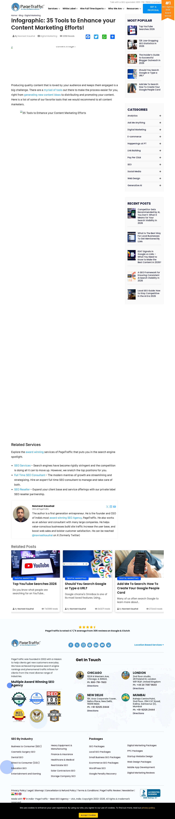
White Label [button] (69, 8)
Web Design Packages (139, 761)
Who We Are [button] (115, 8)
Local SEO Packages (100, 751)
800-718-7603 (143, 2)
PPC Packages (135, 750)
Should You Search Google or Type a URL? (149, 73)
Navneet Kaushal (26, 36)
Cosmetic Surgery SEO (23, 751)
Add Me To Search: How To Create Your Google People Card (149, 87)
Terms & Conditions (87, 790)
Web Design (134, 178)
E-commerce (134, 136)
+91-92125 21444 (100, 707)
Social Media (134, 171)
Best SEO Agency (59, 798)
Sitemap (39, 790)
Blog (21, 15)
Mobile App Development (141, 767)
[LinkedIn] (111, 506)
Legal (30, 790)
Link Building (134, 150)
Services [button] (53, 8)
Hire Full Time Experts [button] (92, 8)
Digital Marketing (33, 15)
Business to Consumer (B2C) (26, 746)
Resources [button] (133, 8)
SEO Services (22, 465)
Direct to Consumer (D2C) (25, 762)
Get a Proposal (153, 8)
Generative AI (135, 185)
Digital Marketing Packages (142, 745)
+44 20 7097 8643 (147, 684)
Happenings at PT (137, 143)
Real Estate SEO (59, 765)
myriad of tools (53, 90)
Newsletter (128, 790)
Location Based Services (148, 644)
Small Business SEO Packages (104, 757)
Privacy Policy (18, 790)
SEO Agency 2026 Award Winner (168, 9)
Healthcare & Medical (62, 759)
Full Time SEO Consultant (30, 475)
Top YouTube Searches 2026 (147, 28)
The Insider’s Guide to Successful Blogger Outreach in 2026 (149, 59)
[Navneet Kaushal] (21, 514)
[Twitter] (107, 506)
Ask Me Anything (136, 122)
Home (14, 15)
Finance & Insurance (62, 754)
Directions (92, 685)
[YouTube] (114, 506)
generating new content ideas (42, 94)
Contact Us (158, 2)
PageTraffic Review (110, 790)
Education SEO (19, 768)
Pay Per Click (134, 157)
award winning (35, 452)
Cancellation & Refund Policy (60, 790)
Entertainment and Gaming (26, 773)
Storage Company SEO (63, 776)
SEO (130, 164)
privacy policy (148, 807)
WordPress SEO (97, 768)
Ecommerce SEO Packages (103, 762)
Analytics (133, 115)
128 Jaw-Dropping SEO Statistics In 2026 (148, 43)
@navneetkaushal (42, 535)
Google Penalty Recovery (102, 773)
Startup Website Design (140, 756)
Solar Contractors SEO (63, 770)
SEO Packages (96, 746)
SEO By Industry (22, 739)
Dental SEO (17, 757)
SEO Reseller (22, 489)
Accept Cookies (88, 815)
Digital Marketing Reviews (141, 772)
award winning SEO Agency (66, 517)
